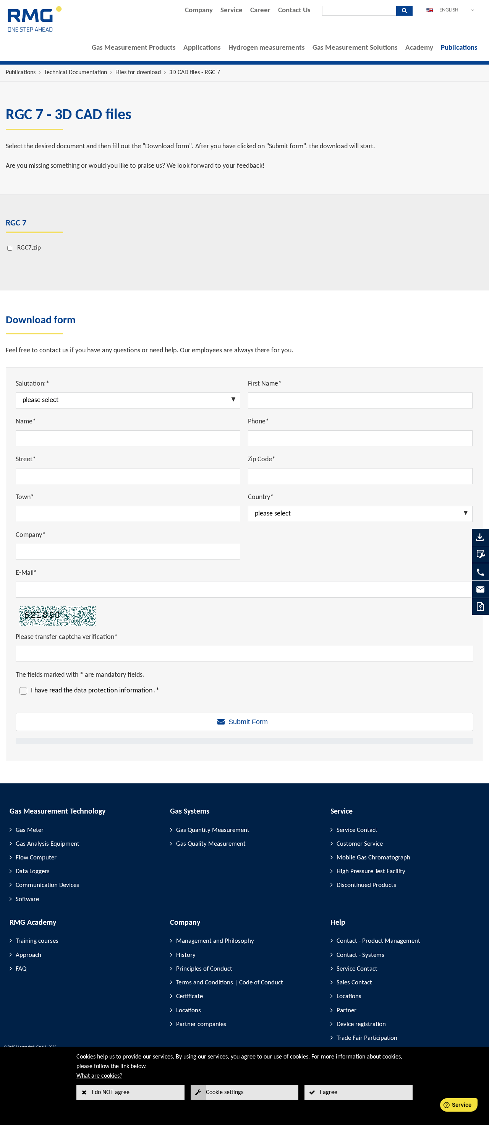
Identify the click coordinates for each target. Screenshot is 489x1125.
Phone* (258, 421)
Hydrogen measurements (266, 48)
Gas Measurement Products (134, 48)
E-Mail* (26, 573)
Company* (30, 535)
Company (199, 10)
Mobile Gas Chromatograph (373, 857)
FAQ (21, 969)
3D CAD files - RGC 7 (194, 73)
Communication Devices (47, 885)
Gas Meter (30, 830)
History (186, 955)
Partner (346, 1010)
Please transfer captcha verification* (67, 637)
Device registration (361, 1024)
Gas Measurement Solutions (355, 48)
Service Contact (357, 830)
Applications (202, 48)
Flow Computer (36, 857)
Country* (261, 497)
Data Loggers (33, 871)
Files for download (138, 73)
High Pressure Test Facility (371, 871)
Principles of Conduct (204, 969)
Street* (26, 459)
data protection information (114, 690)
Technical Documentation (75, 73)
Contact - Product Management (378, 941)
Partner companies (201, 1024)
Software (27, 899)
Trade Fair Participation (367, 1038)
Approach (28, 955)
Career (260, 10)
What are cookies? (99, 1076)
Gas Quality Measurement (211, 844)
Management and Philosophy (215, 941)
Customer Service (360, 844)
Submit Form (248, 722)
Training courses (37, 941)
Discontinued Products (366, 885)
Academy (419, 48)
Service (231, 10)
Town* (25, 497)
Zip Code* (261, 459)
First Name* (265, 383)
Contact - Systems (360, 955)
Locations (188, 1010)
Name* (26, 421)
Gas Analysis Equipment (47, 844)
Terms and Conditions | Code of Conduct (229, 982)
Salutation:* (32, 383)
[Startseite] (35, 31)
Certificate (189, 996)
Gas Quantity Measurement (212, 830)
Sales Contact (354, 982)
